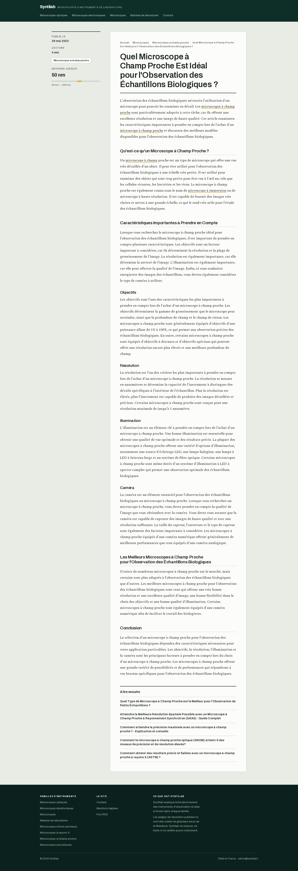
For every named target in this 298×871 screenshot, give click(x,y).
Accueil (124, 42)
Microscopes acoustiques (56, 844)
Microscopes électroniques (88, 15)
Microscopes (118, 15)
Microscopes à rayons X (55, 832)
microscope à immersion (207, 190)
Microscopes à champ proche (71, 60)
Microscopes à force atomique (58, 826)
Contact (168, 15)
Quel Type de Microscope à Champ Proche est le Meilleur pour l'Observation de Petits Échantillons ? (178, 703)
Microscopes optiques (54, 15)
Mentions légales (107, 808)
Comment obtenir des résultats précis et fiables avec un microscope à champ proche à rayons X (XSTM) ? (177, 755)
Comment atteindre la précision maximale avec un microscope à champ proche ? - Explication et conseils (173, 729)
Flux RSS (102, 814)
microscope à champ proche (141, 130)
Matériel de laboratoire (144, 15)
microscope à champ (141, 160)
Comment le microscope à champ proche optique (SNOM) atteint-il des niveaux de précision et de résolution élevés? (172, 742)
